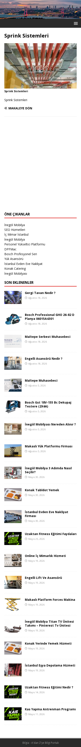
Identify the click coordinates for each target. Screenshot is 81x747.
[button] (75, 23)
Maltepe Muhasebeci (41, 380)
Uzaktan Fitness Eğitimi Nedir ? (49, 687)
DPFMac (10, 249)
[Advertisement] (40, 167)
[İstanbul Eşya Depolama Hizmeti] (13, 674)
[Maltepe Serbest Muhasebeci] (13, 345)
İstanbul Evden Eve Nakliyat (23, 264)
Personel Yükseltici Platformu (24, 244)
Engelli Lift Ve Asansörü (43, 578)
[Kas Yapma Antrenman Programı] (13, 718)
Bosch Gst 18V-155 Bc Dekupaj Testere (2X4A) (48, 404)
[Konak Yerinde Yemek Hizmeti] (13, 652)
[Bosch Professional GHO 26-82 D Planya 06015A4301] (13, 323)
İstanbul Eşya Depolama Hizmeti (50, 665)
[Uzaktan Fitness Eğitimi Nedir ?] (13, 696)
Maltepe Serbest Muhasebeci (47, 337)
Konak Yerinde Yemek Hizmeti (48, 643)
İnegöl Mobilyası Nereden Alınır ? (50, 424)
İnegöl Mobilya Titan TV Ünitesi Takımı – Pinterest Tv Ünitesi (49, 623)
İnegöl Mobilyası (15, 273)
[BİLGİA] (40, 16)
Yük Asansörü (13, 259)
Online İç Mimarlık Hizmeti (45, 556)
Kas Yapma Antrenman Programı (50, 709)
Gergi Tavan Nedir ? (40, 293)
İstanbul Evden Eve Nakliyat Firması (46, 514)
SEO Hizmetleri (14, 230)
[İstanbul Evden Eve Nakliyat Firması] (13, 520)
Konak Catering (15, 268)
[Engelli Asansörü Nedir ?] (13, 367)
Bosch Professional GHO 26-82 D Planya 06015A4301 (49, 317)
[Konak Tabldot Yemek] (13, 498)
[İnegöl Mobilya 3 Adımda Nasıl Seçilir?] (13, 476)
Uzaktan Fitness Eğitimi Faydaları (50, 534)
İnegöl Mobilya (14, 225)
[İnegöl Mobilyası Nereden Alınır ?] (13, 433)
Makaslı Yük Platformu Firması (48, 446)
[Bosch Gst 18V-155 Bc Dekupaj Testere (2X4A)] (13, 411)
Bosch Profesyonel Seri (20, 254)
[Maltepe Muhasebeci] (13, 389)
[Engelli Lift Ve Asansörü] (13, 586)
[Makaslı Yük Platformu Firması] (13, 455)
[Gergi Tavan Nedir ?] (13, 301)
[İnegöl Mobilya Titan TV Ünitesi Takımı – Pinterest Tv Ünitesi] (13, 630)
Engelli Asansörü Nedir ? (43, 358)
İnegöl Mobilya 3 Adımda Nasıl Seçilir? (48, 470)
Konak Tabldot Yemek (42, 490)
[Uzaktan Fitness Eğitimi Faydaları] (13, 542)
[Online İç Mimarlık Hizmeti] (13, 564)
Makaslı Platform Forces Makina (50, 600)
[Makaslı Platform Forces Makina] (13, 608)
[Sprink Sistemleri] (40, 86)
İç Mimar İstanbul (16, 234)
